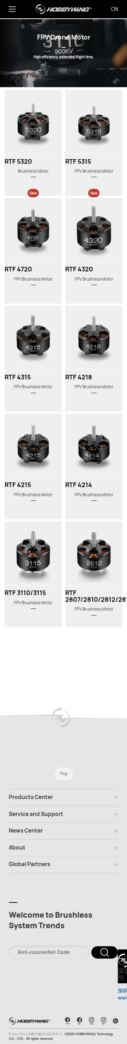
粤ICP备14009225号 (45, 1034)
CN (114, 9)
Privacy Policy (19, 1034)
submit (104, 952)
